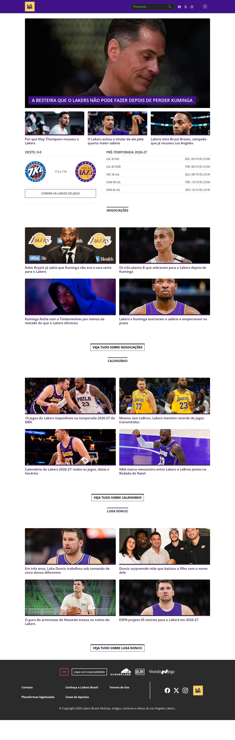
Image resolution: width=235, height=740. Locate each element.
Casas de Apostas (77, 697)
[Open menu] (205, 6)
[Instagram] (185, 690)
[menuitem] (167, 690)
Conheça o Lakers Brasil (81, 687)
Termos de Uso (119, 687)
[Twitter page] (185, 6)
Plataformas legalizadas (38, 697)
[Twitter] (176, 690)
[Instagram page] (191, 6)
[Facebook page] (179, 6)
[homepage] (30, 6)
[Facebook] (167, 690)
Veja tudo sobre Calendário (118, 497)
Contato (27, 687)
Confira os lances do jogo (60, 193)
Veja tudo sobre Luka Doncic (117, 648)
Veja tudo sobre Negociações (117, 347)
